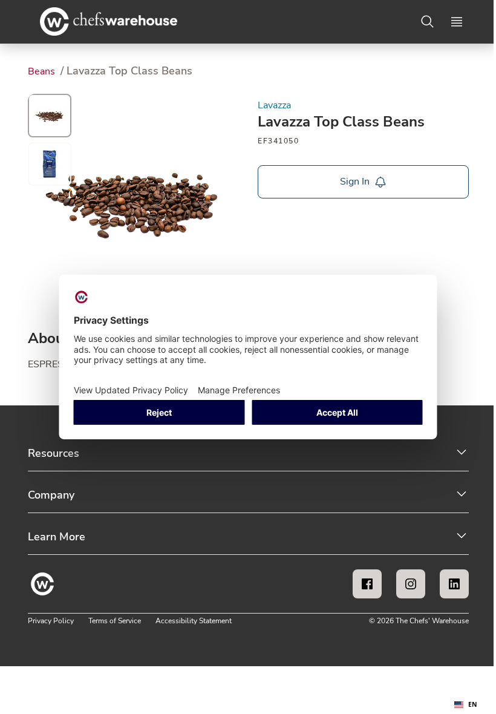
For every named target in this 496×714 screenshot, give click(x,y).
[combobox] (466, 705)
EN (472, 704)
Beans (42, 71)
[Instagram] (410, 583)
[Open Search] (427, 21)
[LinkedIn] (454, 583)
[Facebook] (367, 583)
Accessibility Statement (193, 621)
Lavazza (274, 105)
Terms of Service (114, 621)
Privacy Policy (51, 621)
